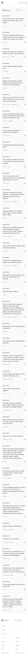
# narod (4, 461)
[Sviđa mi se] (24, 26)
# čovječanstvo (14, 104)
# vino (9, 135)
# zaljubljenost (10, 529)
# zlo (4, 346)
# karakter (5, 426)
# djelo (4, 294)
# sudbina (5, 88)
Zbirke (2, 645)
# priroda (11, 379)
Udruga (3, 625)
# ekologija (5, 379)
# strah (4, 42)
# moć (4, 478)
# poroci (8, 166)
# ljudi (4, 104)
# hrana (4, 183)
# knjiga (4, 236)
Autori (4, 9)
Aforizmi (3, 641)
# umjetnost (5, 71)
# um (8, 282)
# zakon (4, 496)
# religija (8, 542)
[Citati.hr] (2, 3)
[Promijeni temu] (22, 2)
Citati (2, 637)
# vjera (12, 542)
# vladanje (8, 478)
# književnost (10, 236)
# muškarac (5, 410)
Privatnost (4, 634)
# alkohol (5, 135)
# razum (4, 282)
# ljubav (4, 529)
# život (4, 25)
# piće (8, 183)
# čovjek (8, 104)
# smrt (4, 218)
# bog (4, 542)
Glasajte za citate (5, 653)
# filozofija (5, 150)
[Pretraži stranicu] (19, 3)
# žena (10, 410)
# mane (4, 166)
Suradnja (3, 629)
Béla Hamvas (6, 15)
